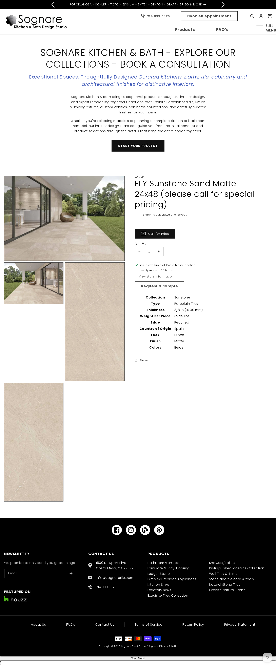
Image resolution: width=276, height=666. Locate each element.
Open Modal (138, 658)
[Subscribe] (70, 573)
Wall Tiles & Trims (223, 573)
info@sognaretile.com (114, 577)
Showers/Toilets (222, 562)
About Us (38, 625)
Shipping (149, 214)
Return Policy (193, 624)
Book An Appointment (209, 16)
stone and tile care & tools (231, 579)
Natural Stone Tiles (224, 584)
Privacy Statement (239, 624)
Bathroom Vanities (163, 562)
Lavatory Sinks (159, 590)
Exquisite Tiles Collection (167, 595)
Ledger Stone (158, 573)
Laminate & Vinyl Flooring (168, 568)
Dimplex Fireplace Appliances (171, 579)
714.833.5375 (158, 16)
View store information (156, 276)
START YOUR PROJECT (138, 145)
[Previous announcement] (53, 4)
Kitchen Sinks (158, 584)
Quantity (140, 243)
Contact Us (104, 624)
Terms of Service (148, 624)
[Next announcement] (222, 4)
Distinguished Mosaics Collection (236, 568)
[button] (268, 28)
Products (185, 29)
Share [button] (143, 360)
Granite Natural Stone (227, 590)
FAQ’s (222, 29)
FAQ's (70, 624)
